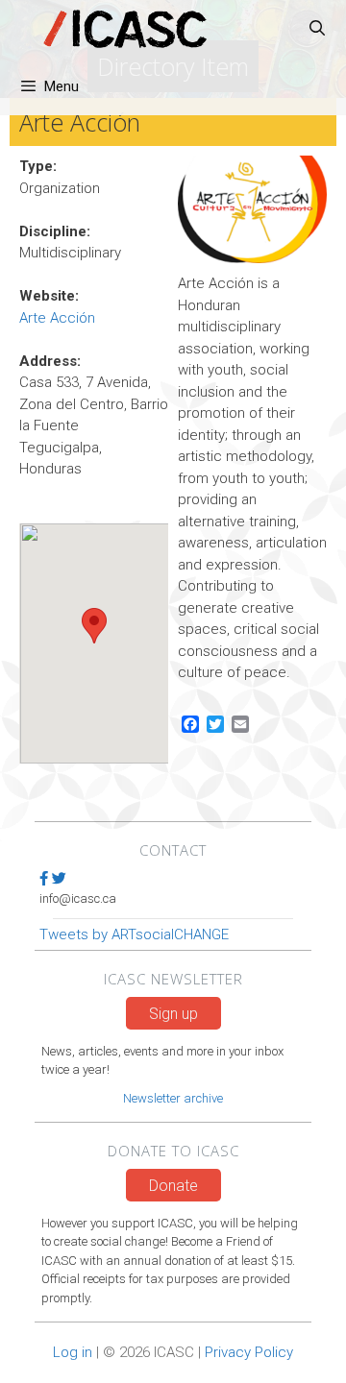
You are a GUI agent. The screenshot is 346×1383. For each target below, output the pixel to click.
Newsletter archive (173, 1098)
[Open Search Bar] (316, 29)
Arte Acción (57, 318)
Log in (72, 1352)
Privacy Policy (249, 1352)
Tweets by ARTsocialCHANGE (134, 934)
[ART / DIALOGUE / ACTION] (125, 29)
